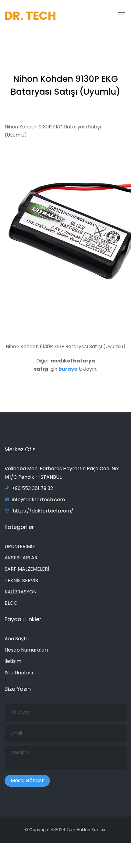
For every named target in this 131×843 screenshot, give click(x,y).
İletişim (13, 661)
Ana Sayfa (17, 638)
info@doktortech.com (38, 499)
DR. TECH (30, 16)
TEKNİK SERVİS (21, 580)
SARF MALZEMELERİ (27, 568)
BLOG (11, 603)
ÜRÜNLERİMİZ (20, 546)
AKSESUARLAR (21, 557)
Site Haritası (19, 672)
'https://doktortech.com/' (43, 510)
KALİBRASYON (21, 591)
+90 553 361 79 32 (32, 488)
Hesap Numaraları (26, 649)
